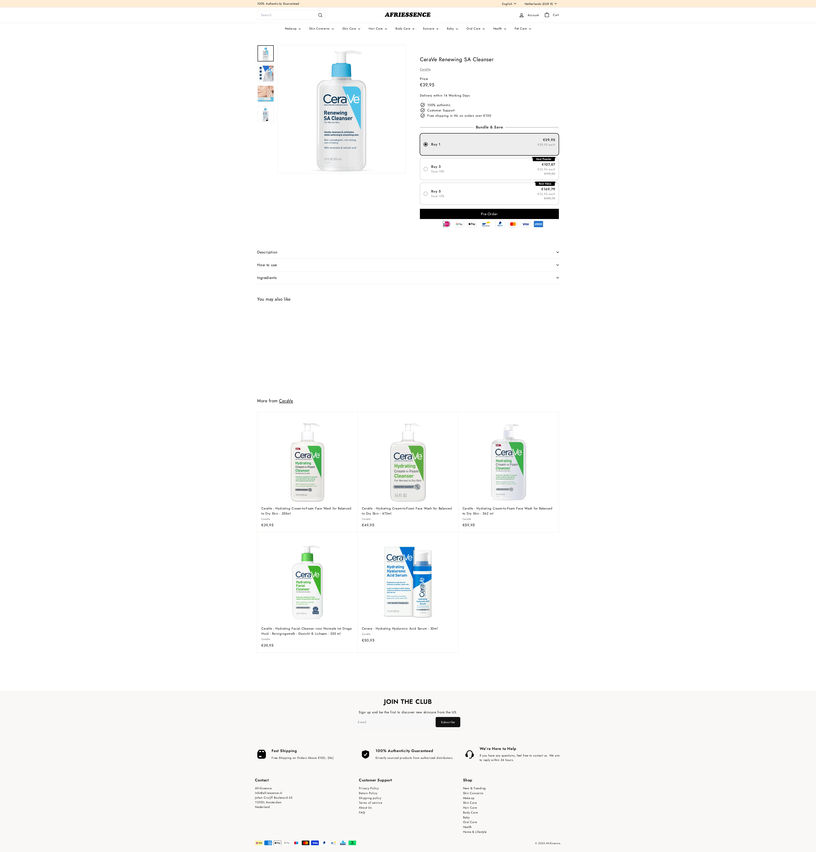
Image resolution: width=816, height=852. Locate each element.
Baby (451, 28)
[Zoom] (341, 109)
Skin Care (349, 28)
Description (267, 252)
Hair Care (376, 28)
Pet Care (521, 28)
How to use (267, 265)
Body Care (403, 28)
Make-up (291, 28)
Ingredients (267, 277)
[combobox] (291, 15)
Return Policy (368, 793)
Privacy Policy (369, 788)
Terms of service (370, 803)
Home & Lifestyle (475, 832)
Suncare (429, 28)
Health (498, 28)
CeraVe (425, 69)
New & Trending (474, 788)
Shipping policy (370, 798)
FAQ (362, 812)
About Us (365, 807)
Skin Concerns (320, 28)
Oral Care (474, 28)
